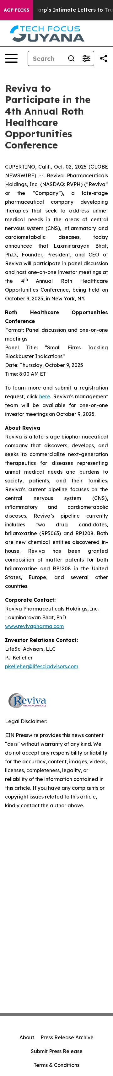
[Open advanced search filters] (86, 58)
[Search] (71, 58)
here (44, 396)
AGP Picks (16, 10)
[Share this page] (103, 58)
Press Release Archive (67, 1037)
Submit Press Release (57, 1051)
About (26, 1037)
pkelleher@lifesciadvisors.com (41, 666)
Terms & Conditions (56, 1065)
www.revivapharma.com (34, 626)
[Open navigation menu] (11, 58)
